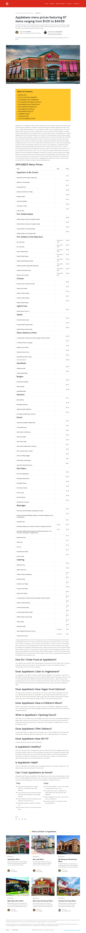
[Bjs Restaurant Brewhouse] (68, 844)
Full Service (37, 13)
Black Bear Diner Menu (15, 901)
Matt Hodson (59, 31)
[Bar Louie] (43, 844)
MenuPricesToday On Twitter (72, 930)
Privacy (8, 930)
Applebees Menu (13, 859)
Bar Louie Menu (38, 859)
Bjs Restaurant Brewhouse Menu (67, 860)
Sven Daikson (28, 31)
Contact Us (76, 3)
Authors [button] (69, 3)
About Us (52, 3)
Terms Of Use (15, 930)
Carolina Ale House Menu (67, 901)
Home (46, 3)
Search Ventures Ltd (40, 930)
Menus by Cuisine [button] (60, 3)
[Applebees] (17, 844)
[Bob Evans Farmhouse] (43, 886)
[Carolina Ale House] (68, 886)
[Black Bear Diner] (17, 886)
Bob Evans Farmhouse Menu (43, 901)
